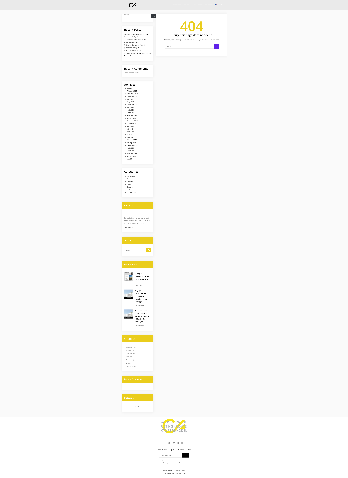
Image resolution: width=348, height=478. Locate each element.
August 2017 (131, 126)
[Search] (220, 5)
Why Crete (198, 5)
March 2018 (131, 113)
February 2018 (132, 115)
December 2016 (132, 145)
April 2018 (130, 110)
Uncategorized (132, 192)
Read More (128, 227)
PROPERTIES (176, 5)
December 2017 (132, 121)
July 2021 (130, 99)
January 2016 (131, 156)
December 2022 (132, 96)
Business (130, 179)
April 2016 (130, 148)
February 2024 (132, 91)
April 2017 (130, 137)
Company (130, 182)
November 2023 (132, 94)
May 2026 (130, 88)
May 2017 (130, 134)
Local (128, 190)
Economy (130, 187)
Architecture (131, 176)
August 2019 (131, 102)
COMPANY (187, 5)
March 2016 (131, 151)
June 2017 (130, 132)
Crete (129, 184)
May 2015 (130, 159)
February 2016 (132, 154)
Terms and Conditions (179, 463)
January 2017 (131, 143)
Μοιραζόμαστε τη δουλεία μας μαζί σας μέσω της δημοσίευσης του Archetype (141, 296)
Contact (208, 5)
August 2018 (131, 107)
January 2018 (131, 118)
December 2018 (132, 105)
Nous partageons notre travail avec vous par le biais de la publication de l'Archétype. (142, 316)
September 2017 (132, 124)
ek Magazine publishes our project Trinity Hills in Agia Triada (142, 278)
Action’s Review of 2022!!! (132, 50)
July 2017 (130, 129)
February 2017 (132, 140)
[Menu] (223, 5)
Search (126, 15)
